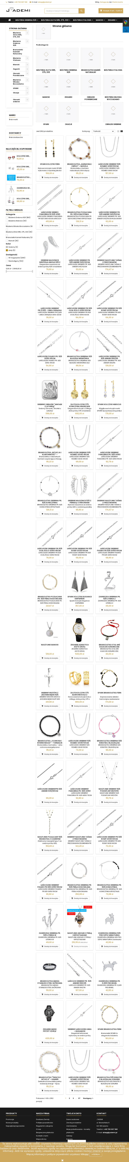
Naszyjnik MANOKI (49, 644)
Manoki (99, 20)
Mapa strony (41, 1139)
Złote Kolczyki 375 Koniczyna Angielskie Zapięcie (79, 406)
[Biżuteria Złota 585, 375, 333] (46, 58)
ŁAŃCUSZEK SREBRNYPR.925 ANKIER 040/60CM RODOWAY (50, 791)
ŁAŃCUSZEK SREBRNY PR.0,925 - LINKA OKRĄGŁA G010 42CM (50, 310)
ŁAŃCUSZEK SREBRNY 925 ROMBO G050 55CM (80, 1078)
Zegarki (111, 20)
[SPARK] (46, 112)
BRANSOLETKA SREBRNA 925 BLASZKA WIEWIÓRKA (79, 357)
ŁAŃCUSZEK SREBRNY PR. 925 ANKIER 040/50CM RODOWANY (109, 214)
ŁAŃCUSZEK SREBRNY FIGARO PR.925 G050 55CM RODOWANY (49, 887)
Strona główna (18, 28)
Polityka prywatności (44, 1122)
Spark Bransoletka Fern (109, 692)
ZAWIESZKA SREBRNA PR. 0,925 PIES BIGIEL (109, 982)
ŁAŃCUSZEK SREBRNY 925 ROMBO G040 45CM (80, 453)
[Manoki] (46, 85)
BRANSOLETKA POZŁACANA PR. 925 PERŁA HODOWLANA (50, 597)
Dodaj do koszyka (50, 177)
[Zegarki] (68, 85)
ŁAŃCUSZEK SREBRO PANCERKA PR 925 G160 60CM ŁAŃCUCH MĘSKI (49, 214)
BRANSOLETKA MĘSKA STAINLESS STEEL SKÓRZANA (49, 982)
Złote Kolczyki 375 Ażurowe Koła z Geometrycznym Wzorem (79, 694)
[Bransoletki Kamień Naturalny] (91, 58)
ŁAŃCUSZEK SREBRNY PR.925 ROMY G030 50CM (79, 549)
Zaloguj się (104, 2)
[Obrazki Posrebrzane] (91, 85)
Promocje (10, 1119)
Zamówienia (71, 1126)
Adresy (69, 1136)
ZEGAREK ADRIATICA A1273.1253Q (80, 645)
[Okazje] (68, 112)
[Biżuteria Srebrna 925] (68, 58)
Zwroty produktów (73, 1122)
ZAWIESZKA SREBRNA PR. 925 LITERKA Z (109, 597)
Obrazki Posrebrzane (18, 74)
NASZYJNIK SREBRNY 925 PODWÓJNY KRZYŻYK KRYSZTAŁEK (109, 791)
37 (79, 1098)
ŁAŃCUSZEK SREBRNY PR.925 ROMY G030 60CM (109, 838)
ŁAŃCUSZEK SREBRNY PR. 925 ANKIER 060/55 (109, 357)
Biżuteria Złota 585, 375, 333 (54, 20)
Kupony (69, 1139)
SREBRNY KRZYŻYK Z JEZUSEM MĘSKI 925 (49, 693)
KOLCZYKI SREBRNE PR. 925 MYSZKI (24, 156)
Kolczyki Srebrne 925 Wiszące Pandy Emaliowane (24, 199)
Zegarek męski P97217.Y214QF (50, 1030)
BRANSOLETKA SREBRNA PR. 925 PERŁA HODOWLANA (80, 886)
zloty (12, 250)
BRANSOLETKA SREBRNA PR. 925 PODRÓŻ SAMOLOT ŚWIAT (24, 177)
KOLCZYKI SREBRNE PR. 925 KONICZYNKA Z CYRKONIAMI (24, 167)
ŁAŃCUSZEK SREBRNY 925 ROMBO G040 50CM (80, 742)
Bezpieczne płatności (45, 1132)
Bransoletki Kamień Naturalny (18, 51)
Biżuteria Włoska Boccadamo (18, 82)
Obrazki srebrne (16, 100)
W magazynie (17, 258)
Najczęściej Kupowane (19, 148)
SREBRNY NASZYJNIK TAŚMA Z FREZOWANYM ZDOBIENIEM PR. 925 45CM (79, 839)
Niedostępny (16, 261)
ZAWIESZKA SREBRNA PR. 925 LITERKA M (24, 188)
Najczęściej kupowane (15, 1126)
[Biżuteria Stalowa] (113, 58)
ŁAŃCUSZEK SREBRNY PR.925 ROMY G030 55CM (109, 309)
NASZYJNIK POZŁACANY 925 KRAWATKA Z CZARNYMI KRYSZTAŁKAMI (50, 839)
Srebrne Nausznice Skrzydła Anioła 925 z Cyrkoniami (49, 262)
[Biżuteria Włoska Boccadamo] (113, 85)
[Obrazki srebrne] (113, 112)
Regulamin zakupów (44, 1126)
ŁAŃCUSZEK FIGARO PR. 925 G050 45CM (50, 357)
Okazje (16, 93)
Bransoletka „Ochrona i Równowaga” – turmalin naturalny (49, 743)
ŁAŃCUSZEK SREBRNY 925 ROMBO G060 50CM (109, 165)
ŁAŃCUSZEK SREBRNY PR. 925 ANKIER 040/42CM (79, 261)
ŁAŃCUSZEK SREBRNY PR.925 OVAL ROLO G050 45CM (49, 549)
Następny (88, 1098)
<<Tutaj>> (96, 1154)
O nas (38, 1129)
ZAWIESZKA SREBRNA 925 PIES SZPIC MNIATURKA (109, 934)
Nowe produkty (12, 1122)
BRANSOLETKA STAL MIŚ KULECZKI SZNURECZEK (109, 645)
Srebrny (13, 247)
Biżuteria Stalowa (82, 20)
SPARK (16, 88)
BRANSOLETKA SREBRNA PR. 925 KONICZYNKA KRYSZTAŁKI (109, 887)
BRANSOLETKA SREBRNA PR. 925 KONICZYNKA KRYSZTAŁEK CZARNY (50, 502)
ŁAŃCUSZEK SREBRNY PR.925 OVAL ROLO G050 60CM (79, 309)
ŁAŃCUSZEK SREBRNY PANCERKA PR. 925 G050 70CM (80, 791)
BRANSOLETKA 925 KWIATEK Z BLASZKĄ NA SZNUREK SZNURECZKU (109, 1079)
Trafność (103, 131)
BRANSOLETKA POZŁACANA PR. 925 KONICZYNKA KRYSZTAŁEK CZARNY (80, 214)
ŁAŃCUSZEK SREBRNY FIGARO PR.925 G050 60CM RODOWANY (109, 550)
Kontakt (101, 1113)
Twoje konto (73, 1113)
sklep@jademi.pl (45, 2)
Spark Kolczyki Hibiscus (109, 404)
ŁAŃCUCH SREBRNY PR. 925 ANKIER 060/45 (79, 982)
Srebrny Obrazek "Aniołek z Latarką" (49, 405)
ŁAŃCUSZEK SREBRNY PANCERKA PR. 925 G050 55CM (109, 454)
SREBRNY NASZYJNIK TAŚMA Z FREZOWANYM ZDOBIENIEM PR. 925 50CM (109, 262)
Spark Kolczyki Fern (50, 164)
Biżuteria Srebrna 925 (25, 20)
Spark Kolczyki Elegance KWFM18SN (80, 597)
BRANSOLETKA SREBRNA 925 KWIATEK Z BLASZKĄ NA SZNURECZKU (109, 743)
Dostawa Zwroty (42, 1119)
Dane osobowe (72, 1119)
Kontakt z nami (42, 1136)
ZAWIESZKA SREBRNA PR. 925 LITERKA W (50, 934)
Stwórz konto (117, 2)
